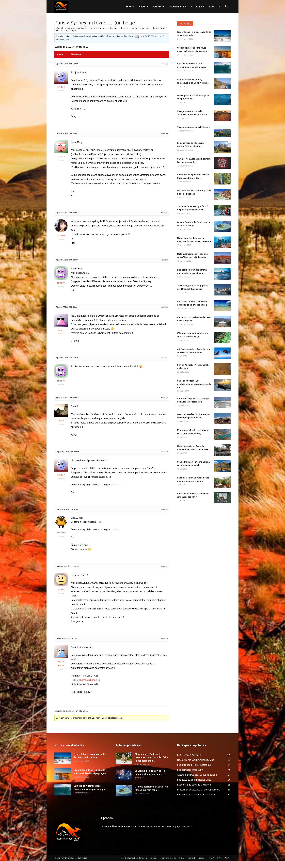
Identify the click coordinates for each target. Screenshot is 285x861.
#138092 (164, 358)
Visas (142, 6)
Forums (113, 28)
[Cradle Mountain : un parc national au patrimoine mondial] (222, 466)
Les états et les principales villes (194, 779)
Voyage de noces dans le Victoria (193, 127)
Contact (191, 858)
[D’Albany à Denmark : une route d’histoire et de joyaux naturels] (222, 305)
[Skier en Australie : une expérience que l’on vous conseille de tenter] (222, 385)
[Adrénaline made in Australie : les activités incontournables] (222, 353)
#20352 (165, 64)
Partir (157, 6)
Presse (201, 858)
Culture (196, 6)
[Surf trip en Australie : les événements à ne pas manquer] (222, 67)
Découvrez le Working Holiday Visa (195, 759)
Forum (213, 6)
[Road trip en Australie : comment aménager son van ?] (222, 497)
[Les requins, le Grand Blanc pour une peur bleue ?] (222, 99)
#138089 (164, 213)
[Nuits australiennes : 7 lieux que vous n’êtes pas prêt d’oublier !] (222, 258)
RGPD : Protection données (134, 858)
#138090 (164, 260)
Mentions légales (168, 858)
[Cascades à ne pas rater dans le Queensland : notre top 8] (222, 178)
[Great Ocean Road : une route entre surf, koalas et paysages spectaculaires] (222, 52)
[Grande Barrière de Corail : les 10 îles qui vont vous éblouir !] (222, 226)
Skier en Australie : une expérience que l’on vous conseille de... (194, 384)
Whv (129, 6)
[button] (227, 6)
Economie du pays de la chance (194, 784)
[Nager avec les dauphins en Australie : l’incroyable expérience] (222, 242)
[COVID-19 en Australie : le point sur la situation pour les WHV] (222, 163)
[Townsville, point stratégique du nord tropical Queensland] (222, 289)
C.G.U (182, 858)
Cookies (153, 858)
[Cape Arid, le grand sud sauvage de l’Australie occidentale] (222, 402)
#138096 (164, 566)
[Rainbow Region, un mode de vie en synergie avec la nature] (222, 482)
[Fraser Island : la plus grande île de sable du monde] (222, 36)
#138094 (164, 452)
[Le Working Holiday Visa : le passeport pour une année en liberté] (124, 775)
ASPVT (228, 858)
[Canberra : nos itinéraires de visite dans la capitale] (222, 321)
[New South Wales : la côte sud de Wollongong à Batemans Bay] (222, 418)
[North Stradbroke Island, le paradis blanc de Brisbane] (222, 194)
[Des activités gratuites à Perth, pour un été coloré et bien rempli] (222, 274)
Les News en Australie (189, 754)
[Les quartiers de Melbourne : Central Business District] (222, 147)
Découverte (176, 6)
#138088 (164, 133)
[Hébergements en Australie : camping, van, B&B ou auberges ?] (222, 450)
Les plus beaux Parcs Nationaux (194, 764)
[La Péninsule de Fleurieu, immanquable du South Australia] (222, 83)
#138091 (164, 307)
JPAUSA (210, 858)
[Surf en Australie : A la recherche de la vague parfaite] (222, 369)
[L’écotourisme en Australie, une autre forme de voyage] (222, 337)
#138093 (164, 398)
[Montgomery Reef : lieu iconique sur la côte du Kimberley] (222, 434)
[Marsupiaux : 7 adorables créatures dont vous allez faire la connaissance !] (124, 758)
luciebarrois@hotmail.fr (87, 679)
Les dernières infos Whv (190, 769)
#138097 (164, 639)
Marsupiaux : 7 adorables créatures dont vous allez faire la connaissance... (151, 757)
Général (124, 28)
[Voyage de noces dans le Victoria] (222, 131)
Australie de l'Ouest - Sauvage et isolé (197, 774)
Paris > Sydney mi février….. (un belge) (95, 23)
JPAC (219, 858)
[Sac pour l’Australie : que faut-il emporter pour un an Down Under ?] (222, 210)
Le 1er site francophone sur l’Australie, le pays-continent (80, 28)
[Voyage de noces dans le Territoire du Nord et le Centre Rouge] (222, 115)
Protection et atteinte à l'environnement (198, 789)
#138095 (164, 509)
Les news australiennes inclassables (196, 794)
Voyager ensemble (141, 28)
